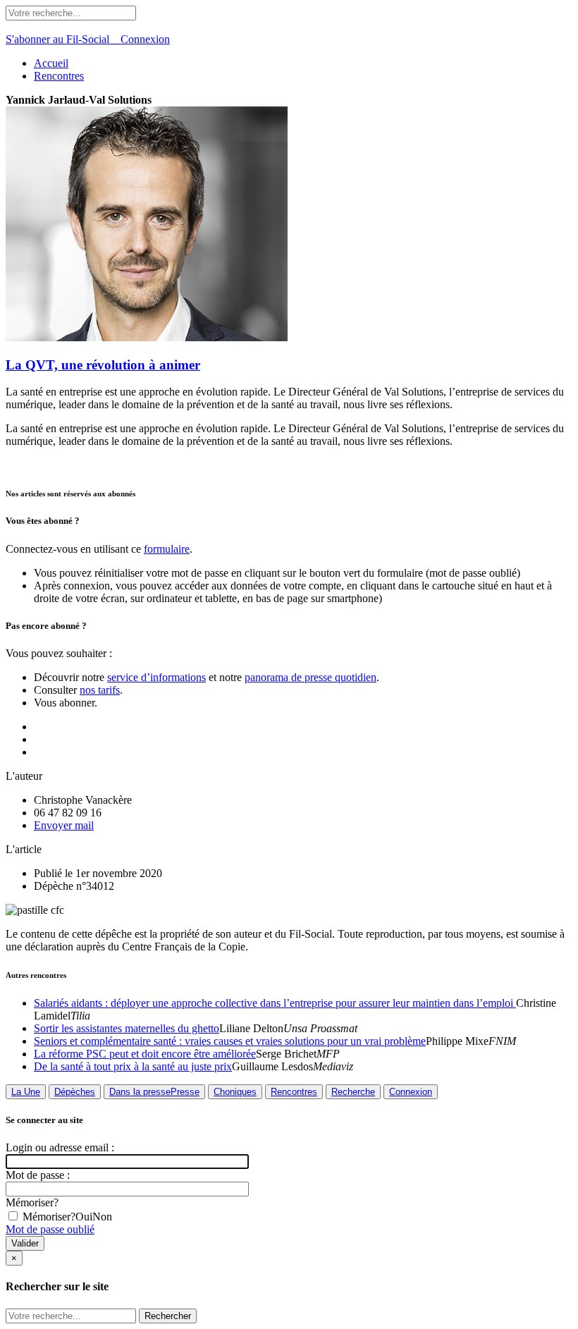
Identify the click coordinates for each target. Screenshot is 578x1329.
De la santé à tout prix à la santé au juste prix (133, 1066)
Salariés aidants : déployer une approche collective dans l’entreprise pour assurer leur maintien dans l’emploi (275, 1003)
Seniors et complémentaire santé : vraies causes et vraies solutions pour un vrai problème (230, 1041)
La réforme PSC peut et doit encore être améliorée (145, 1054)
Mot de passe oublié (50, 1229)
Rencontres (59, 76)
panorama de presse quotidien (310, 677)
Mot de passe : (38, 1175)
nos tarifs (100, 690)
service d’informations (156, 677)
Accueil (51, 63)
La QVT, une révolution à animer (103, 364)
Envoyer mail (64, 825)
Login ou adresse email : (60, 1147)
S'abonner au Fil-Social (63, 39)
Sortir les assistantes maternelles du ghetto (126, 1028)
